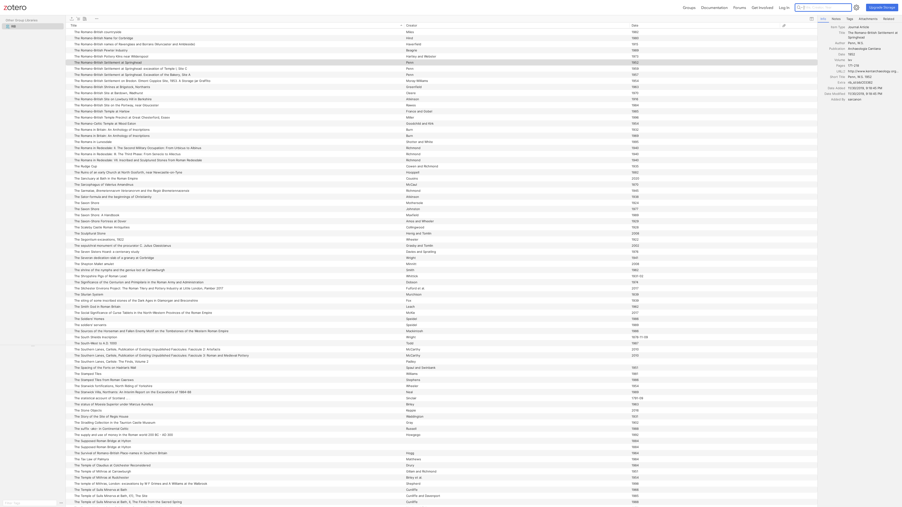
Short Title (837, 77)
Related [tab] (888, 19)
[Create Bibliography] (85, 19)
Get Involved (762, 7)
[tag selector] (33, 347)
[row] (441, 25)
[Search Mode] (799, 7)
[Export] (72, 19)
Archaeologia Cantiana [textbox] (864, 48)
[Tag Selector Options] (61, 503)
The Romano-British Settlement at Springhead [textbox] (873, 35)
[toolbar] (441, 18)
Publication (837, 48)
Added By (838, 99)
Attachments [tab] (868, 19)
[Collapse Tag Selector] (33, 346)
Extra (841, 82)
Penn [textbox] (851, 43)
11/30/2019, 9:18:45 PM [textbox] (865, 88)
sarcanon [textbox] (854, 99)
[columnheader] (235, 25)
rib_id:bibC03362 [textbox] (860, 82)
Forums (739, 7)
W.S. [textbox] (860, 43)
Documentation (714, 7)
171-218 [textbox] (853, 65)
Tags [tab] (849, 19)
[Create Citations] (78, 19)
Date (841, 54)
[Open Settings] (856, 8)
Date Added (836, 88)
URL (839, 71)
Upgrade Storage (882, 7)
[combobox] (873, 27)
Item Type (838, 27)
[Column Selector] (812, 19)
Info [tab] (823, 19)
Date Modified (834, 94)
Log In (784, 7)
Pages (840, 65)
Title (842, 33)
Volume (839, 60)
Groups (689, 7)
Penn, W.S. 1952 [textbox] (860, 77)
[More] (96, 19)
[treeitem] (33, 26)
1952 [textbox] (851, 54)
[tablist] (860, 19)
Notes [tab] (836, 19)
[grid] (441, 264)
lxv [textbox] (850, 60)
